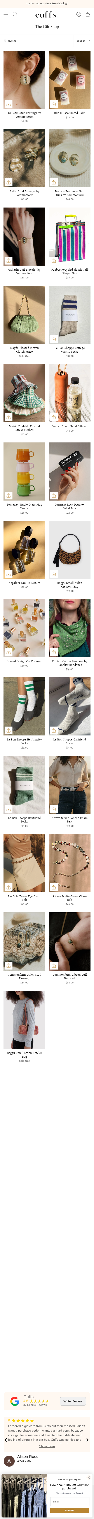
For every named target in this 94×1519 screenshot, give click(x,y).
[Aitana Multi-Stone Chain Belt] (70, 863)
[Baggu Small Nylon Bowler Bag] (24, 1020)
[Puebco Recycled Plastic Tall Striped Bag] (70, 237)
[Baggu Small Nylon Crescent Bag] (70, 550)
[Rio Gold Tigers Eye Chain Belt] (24, 863)
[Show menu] (5, 14)
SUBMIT (70, 1510)
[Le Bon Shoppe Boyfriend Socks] (24, 785)
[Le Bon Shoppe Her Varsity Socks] (24, 706)
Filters (12, 40)
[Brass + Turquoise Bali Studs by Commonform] (70, 158)
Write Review (72, 1401)
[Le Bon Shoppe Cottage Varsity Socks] (70, 315)
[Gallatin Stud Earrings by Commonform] (24, 80)
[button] (15, 14)
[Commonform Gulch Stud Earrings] (24, 941)
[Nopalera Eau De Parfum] (24, 550)
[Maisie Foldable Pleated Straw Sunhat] (24, 393)
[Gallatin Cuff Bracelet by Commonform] (24, 237)
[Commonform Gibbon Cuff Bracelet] (70, 941)
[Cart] (88, 14)
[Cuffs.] (14, 1401)
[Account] (78, 14)
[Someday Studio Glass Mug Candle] (24, 471)
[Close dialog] (88, 1477)
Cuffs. (29, 1396)
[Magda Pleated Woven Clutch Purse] (24, 315)
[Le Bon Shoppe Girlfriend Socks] (70, 706)
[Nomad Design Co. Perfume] (24, 628)
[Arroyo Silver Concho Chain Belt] (70, 785)
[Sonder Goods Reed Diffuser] (70, 393)
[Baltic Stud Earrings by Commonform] (24, 158)
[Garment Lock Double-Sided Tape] (70, 471)
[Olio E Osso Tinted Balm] (70, 80)
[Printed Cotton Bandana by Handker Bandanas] (70, 628)
